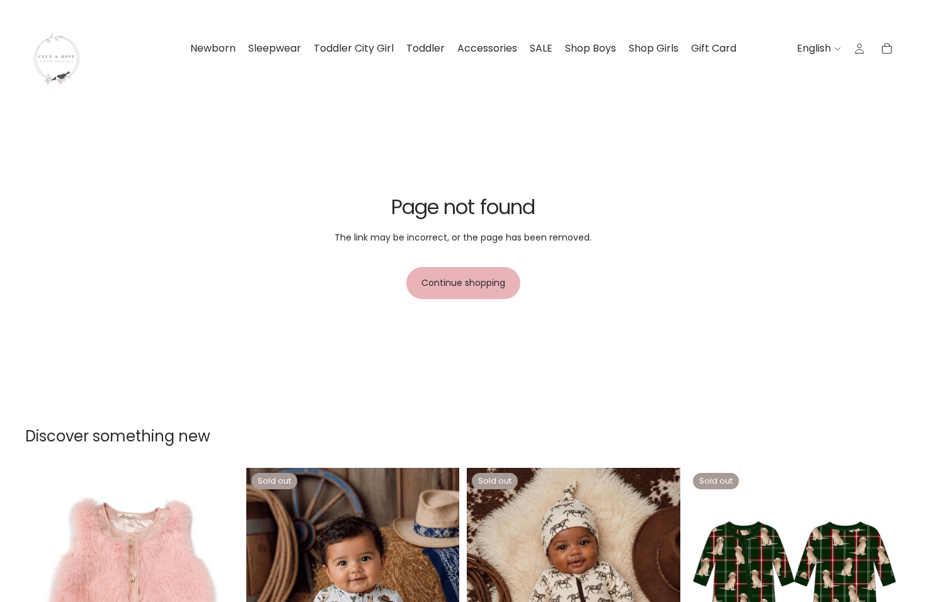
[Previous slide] (44, 574)
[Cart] (887, 48)
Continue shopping (463, 282)
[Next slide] (220, 574)
